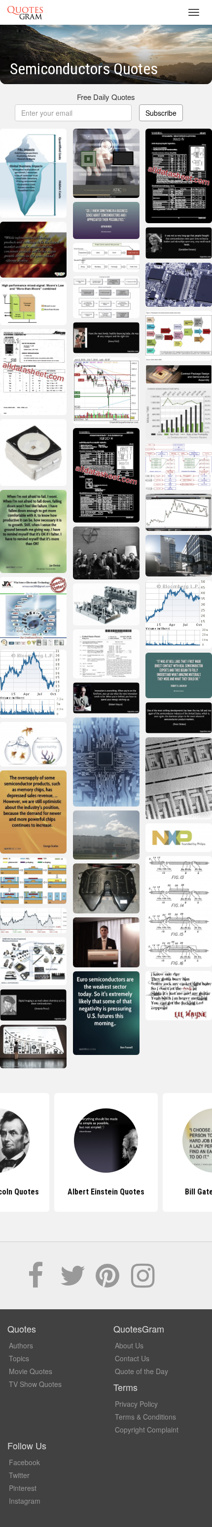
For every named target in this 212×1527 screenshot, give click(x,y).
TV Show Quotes (35, 1384)
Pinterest (22, 1488)
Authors (21, 1345)
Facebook (24, 1462)
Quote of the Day (141, 1371)
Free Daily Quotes (106, 97)
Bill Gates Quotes (106, 1191)
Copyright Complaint (146, 1429)
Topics (19, 1358)
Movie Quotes (30, 1371)
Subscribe (161, 113)
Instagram (24, 1501)
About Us (129, 1345)
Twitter (19, 1475)
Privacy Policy (136, 1404)
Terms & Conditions (145, 1417)
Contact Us (132, 1358)
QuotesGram (25, 12)
